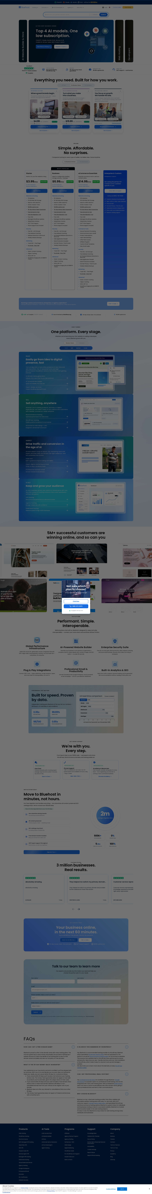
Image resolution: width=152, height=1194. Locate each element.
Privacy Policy (51, 1191)
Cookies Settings (111, 1189)
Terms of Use (24, 1188)
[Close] (149, 1189)
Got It (122, 1189)
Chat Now (76, 601)
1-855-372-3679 (77, 606)
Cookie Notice (6, 1192)
